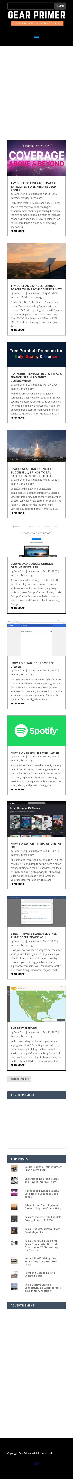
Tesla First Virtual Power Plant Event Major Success (42, 1230)
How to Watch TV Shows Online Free (36, 845)
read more (18, 231)
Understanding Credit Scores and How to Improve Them (41, 1180)
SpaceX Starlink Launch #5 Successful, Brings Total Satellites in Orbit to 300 (32, 472)
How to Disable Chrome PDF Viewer (32, 665)
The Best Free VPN (24, 1028)
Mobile (24, 197)
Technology (36, 197)
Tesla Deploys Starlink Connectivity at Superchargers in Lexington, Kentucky (42, 1287)
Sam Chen (19, 193)
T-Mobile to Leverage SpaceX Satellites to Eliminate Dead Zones (33, 186)
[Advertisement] (36, 92)
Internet (15, 197)
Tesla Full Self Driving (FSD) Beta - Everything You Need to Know (42, 1261)
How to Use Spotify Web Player (35, 752)
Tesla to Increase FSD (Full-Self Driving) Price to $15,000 (42, 1218)
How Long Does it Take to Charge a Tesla (39, 1274)
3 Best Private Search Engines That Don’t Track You (34, 935)
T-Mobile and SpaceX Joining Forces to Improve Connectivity (36, 287)
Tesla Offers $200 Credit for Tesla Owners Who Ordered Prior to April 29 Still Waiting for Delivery (41, 1245)
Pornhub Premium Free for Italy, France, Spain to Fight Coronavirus (36, 377)
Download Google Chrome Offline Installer (32, 565)
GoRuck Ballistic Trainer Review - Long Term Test (42, 1168)
